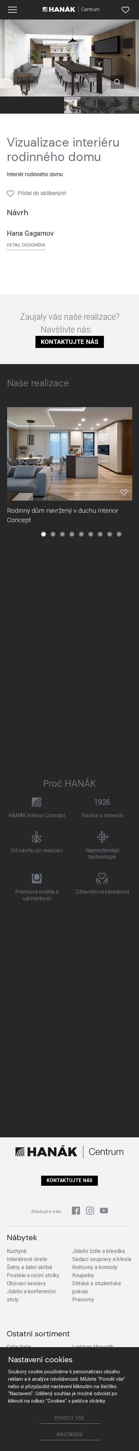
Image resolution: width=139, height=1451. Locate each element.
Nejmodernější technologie (102, 853)
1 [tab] (43, 534)
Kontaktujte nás (70, 341)
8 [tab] (109, 534)
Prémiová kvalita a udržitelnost (36, 895)
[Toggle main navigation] (12, 10)
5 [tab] (81, 534)
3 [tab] (62, 534)
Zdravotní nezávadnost (102, 892)
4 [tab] (72, 534)
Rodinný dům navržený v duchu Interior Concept (62, 515)
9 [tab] (119, 534)
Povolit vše (69, 1418)
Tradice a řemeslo (102, 815)
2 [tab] (53, 534)
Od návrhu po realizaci (37, 850)
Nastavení (70, 1435)
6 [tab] (90, 534)
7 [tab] (100, 534)
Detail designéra (26, 244)
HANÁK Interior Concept (36, 815)
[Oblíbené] (125, 10)
